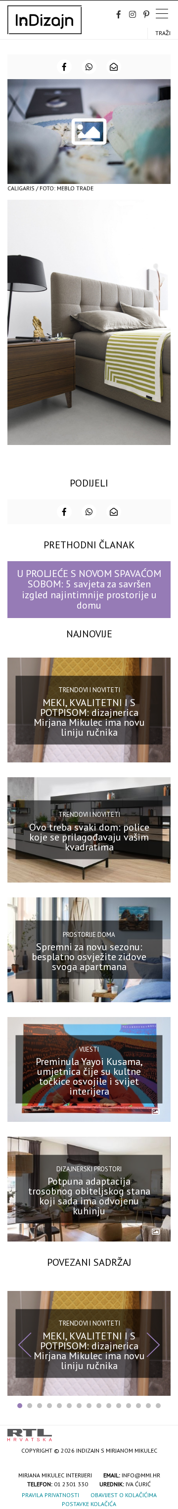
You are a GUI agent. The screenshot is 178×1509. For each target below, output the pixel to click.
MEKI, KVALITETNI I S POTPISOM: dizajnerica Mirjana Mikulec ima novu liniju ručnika (89, 717)
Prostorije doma (89, 934)
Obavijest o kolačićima (123, 1495)
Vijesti (89, 1049)
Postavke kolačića (89, 1504)
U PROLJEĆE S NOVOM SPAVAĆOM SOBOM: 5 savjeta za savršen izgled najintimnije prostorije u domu (89, 589)
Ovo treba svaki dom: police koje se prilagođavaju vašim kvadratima (89, 837)
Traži (163, 33)
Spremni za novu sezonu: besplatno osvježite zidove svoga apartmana (89, 956)
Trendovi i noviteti (89, 690)
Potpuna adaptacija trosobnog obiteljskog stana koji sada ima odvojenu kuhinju (89, 1196)
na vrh (161, 1431)
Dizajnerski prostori (89, 1169)
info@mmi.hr (141, 1475)
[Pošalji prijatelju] (113, 66)
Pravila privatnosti (50, 1495)
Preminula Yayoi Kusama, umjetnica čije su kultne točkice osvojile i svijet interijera (89, 1076)
